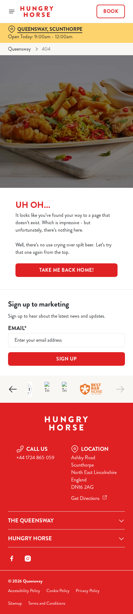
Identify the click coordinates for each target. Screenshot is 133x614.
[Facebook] (11, 558)
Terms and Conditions (46, 603)
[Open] (11, 11)
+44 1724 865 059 (35, 457)
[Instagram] (28, 558)
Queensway (19, 48)
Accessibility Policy (24, 591)
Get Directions (85, 498)
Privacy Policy (88, 591)
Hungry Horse (30, 538)
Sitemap (15, 603)
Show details (100, 377)
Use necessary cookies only (66, 417)
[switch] (117, 314)
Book (111, 11)
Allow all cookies (66, 396)
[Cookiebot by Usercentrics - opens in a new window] (99, 191)
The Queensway (31, 521)
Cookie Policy (58, 591)
